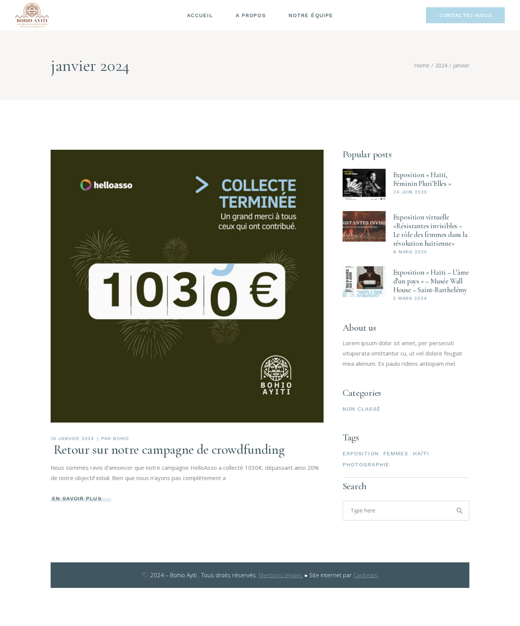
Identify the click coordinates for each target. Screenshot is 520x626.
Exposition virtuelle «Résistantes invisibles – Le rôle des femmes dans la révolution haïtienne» (430, 230)
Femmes (395, 453)
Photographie (366, 464)
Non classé (362, 409)
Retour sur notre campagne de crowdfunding (167, 450)
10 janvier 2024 (72, 438)
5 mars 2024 (410, 298)
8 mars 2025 (410, 252)
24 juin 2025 (410, 192)
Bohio (121, 438)
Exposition (361, 453)
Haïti (421, 453)
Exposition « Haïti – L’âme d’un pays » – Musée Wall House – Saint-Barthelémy (431, 281)
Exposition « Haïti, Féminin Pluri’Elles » (422, 179)
